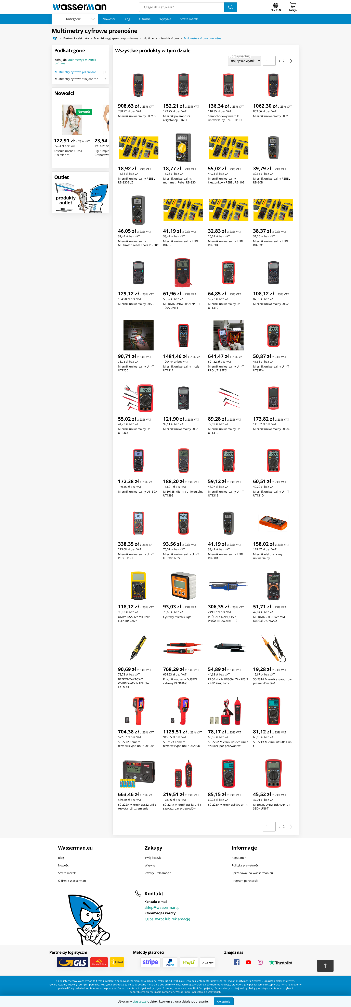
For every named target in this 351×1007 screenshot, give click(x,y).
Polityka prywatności (245, 865)
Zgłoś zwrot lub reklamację (167, 918)
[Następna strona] (291, 61)
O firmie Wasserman (72, 880)
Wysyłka (165, 19)
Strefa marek (189, 19)
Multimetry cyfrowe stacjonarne (76, 79)
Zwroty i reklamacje (158, 873)
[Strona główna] (55, 38)
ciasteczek (140, 1001)
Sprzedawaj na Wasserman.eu (252, 873)
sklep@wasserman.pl (162, 907)
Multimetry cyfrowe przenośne (202, 38)
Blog (127, 19)
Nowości (109, 19)
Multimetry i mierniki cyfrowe (161, 38)
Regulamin (239, 858)
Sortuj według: (240, 56)
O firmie (145, 19)
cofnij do (75, 61)
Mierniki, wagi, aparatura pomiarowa (116, 38)
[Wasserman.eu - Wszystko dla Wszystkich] (79, 7)
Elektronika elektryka (76, 38)
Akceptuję (223, 1001)
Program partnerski (245, 880)
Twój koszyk (153, 858)
